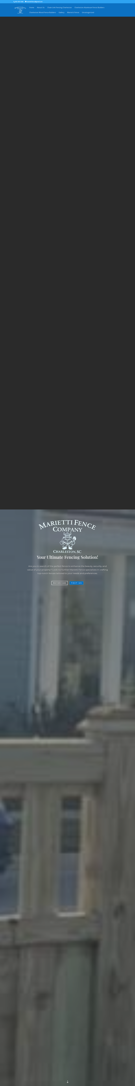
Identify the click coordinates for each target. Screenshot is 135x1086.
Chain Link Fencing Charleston (59, 8)
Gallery (61, 13)
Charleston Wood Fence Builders (42, 13)
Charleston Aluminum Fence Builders (89, 8)
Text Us (76, 583)
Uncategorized (88, 13)
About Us (41, 8)
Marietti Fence (73, 13)
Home (31, 8)
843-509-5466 (59, 583)
